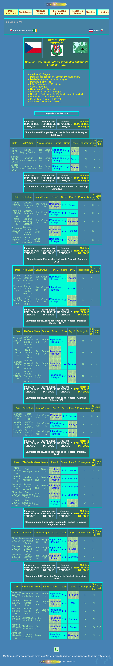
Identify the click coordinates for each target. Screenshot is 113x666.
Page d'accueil (11, 12)
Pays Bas (72, 231)
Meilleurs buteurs (40, 12)
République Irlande (22, 30)
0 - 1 (64, 221)
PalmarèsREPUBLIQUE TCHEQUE (31, 124)
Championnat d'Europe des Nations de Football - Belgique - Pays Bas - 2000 (56, 523)
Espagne (72, 278)
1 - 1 (67, 159)
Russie (71, 341)
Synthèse (91, 12)
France (72, 549)
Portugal (75, 151)
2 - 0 (64, 205)
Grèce (72, 352)
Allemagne (72, 487)
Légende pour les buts (56, 113)
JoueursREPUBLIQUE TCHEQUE (64, 124)
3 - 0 (64, 495)
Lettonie (72, 470)
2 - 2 (64, 288)
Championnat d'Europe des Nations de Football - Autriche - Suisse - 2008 (56, 399)
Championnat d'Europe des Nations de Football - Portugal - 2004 (56, 453)
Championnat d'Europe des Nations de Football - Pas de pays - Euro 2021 (56, 187)
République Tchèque (58, 151)
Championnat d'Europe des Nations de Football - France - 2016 (56, 260)
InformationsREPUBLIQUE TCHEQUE (48, 124)
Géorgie (75, 159)
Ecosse (72, 205)
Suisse (72, 416)
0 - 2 (64, 300)
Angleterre (73, 221)
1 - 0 (64, 364)
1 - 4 (64, 341)
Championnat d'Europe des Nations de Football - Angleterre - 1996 (56, 577)
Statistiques (25, 12)
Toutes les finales (77, 12)
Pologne (72, 364)
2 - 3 (65, 432)
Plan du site (69, 661)
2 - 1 (64, 352)
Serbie (97, 30)
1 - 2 (67, 151)
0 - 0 (64, 627)
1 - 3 (65, 424)
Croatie (72, 213)
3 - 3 (64, 611)
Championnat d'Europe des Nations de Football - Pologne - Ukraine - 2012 (56, 322)
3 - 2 (64, 478)
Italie (73, 603)
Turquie (75, 167)
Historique (103, 12)
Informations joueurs (59, 12)
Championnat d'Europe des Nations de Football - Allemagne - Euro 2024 (56, 133)
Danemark (73, 240)
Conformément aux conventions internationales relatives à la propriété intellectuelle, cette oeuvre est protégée (56, 656)
